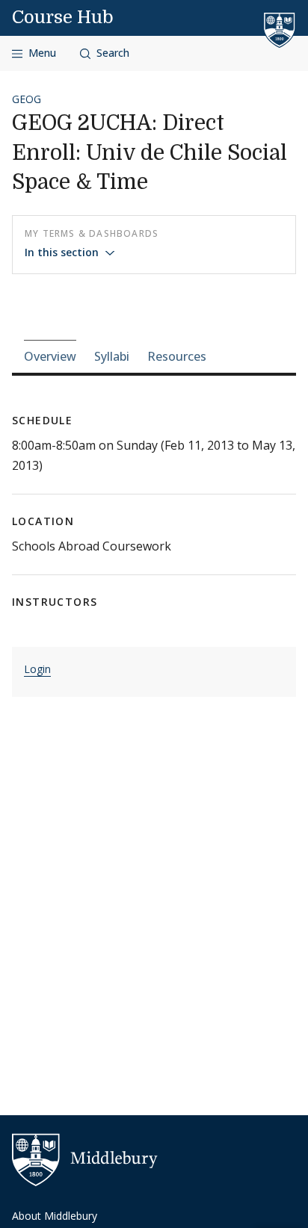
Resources (176, 356)
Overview (50, 356)
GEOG (26, 99)
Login (37, 669)
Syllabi (111, 356)
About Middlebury (54, 1216)
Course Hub (63, 17)
